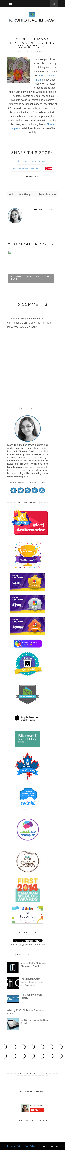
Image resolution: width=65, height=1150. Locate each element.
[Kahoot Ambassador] (28, 568)
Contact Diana (37, 482)
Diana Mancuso (40, 209)
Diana (10, 445)
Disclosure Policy (14, 1146)
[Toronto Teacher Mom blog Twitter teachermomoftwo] (20, 492)
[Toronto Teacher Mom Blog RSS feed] (42, 492)
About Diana (17, 482)
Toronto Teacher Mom (39, 322)
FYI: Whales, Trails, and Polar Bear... (30, 277)
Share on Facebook (33, 162)
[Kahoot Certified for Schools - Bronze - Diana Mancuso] (27, 634)
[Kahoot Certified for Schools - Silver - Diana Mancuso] (27, 612)
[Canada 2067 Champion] (28, 841)
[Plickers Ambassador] (28, 675)
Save (50, 168)
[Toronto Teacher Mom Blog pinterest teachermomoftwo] (35, 492)
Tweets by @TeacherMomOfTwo (28, 944)
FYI (37, 176)
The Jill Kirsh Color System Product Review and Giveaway (32, 982)
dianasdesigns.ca (19, 476)
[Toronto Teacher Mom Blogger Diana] (27, 441)
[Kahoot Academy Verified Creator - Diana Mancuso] (29, 534)
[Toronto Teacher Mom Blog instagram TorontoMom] (27, 492)
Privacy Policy (29, 1146)
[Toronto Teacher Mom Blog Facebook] (13, 492)
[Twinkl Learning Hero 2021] (28, 812)
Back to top (49, 1146)
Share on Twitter (28, 168)
